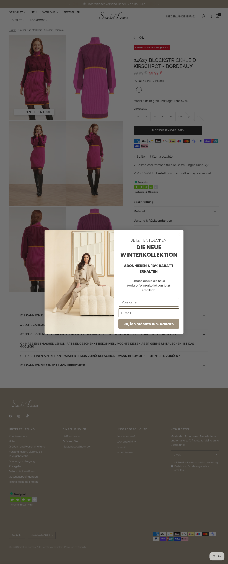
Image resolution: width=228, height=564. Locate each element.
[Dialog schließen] (179, 234)
